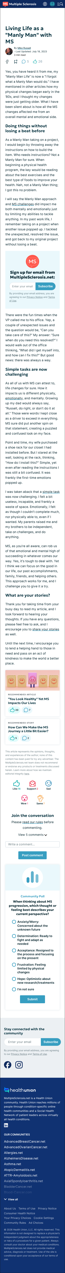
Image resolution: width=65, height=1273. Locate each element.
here (26, 773)
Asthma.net (12, 1164)
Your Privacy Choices (17, 1218)
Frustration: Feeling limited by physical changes (31, 968)
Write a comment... (21, 844)
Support (32, 785)
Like (15, 785)
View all (12, 1199)
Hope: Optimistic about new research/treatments (35, 980)
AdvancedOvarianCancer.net (25, 1147)
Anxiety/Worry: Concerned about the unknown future (32, 925)
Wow (23, 800)
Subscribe (45, 286)
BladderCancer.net (18, 1187)
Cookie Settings (44, 1218)
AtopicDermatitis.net (19, 1170)
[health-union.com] (20, 1091)
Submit (32, 999)
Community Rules (15, 1222)
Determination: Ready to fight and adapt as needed (34, 939)
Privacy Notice (35, 297)
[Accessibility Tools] (45, 4)
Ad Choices (36, 1222)
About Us (10, 1208)
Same (39, 800)
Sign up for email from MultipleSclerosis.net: (32, 275)
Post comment (32, 855)
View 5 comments (31, 834)
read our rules (32, 822)
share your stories (45, 629)
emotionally (14, 398)
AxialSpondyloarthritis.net (23, 1181)
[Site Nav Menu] (60, 4)
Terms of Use (39, 1054)
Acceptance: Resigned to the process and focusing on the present (35, 954)
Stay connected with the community (24, 1031)
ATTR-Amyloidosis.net (20, 1175)
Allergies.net (13, 1153)
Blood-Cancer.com (18, 1192)
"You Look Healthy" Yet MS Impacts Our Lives (28, 701)
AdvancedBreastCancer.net (24, 1141)
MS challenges (23, 204)
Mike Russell (24, 48)
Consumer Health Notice (19, 1213)
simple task (51, 492)
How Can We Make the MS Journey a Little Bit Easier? (28, 729)
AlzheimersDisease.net (21, 1158)
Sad (46, 785)
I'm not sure (25, 989)
